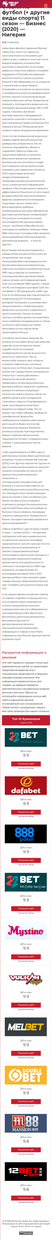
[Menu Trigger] (45, 5)
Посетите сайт (26, 764)
